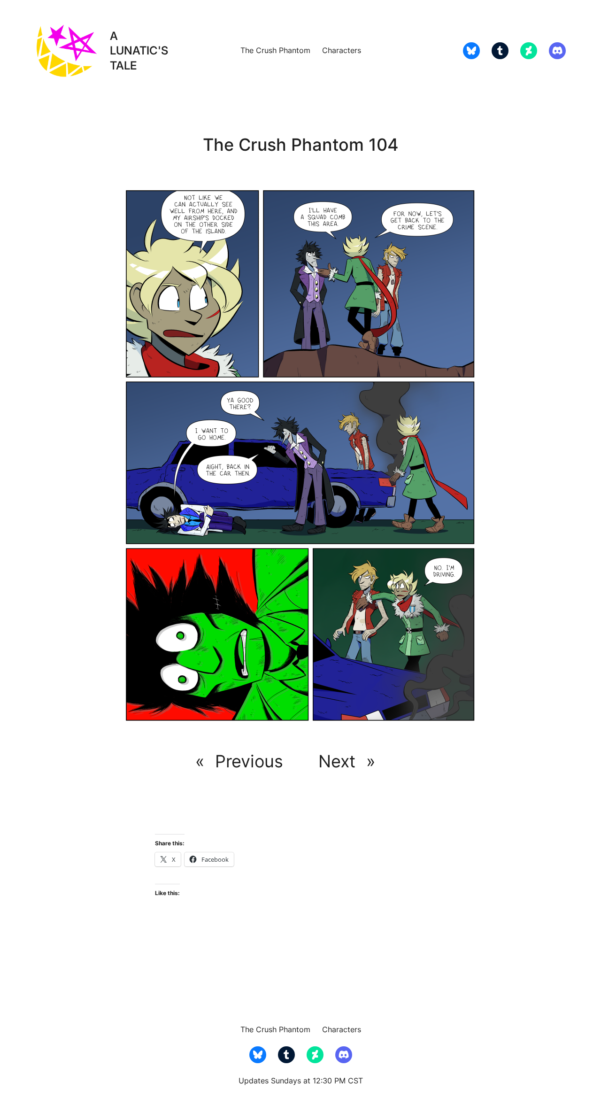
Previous (249, 761)
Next (336, 761)
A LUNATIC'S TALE (139, 50)
